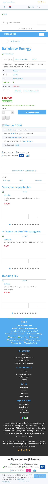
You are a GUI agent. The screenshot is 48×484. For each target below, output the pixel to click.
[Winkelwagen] (42, 7)
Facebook (38, 180)
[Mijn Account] (36, 7)
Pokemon (16, 71)
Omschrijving (7, 59)
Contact (24, 371)
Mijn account (24, 404)
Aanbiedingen (24, 396)
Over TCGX (24, 355)
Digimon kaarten (35, 433)
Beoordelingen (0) (21, 59)
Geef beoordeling (30, 171)
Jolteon (7, 284)
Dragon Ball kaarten (21, 433)
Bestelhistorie (24, 407)
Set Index (24, 388)
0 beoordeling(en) (18, 171)
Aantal (4, 109)
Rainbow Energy (15, 41)
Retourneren (24, 377)
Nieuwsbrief (24, 412)
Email (21, 180)
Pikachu (7, 195)
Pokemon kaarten (9, 430)
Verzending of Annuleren (24, 357)
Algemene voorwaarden (24, 363)
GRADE (15, 75)
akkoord (40, 476)
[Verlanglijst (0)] (39, 7)
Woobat (7, 239)
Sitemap (24, 379)
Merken (24, 390)
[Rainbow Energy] (24, 54)
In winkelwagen (32, 112)
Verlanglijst (24, 410)
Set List (34, 59)
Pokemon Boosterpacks (24, 436)
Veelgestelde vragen (24, 374)
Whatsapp (6, 180)
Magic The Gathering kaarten (28, 430)
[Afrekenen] (44, 7)
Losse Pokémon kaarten (31, 91)
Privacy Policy (24, 360)
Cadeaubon (24, 393)
